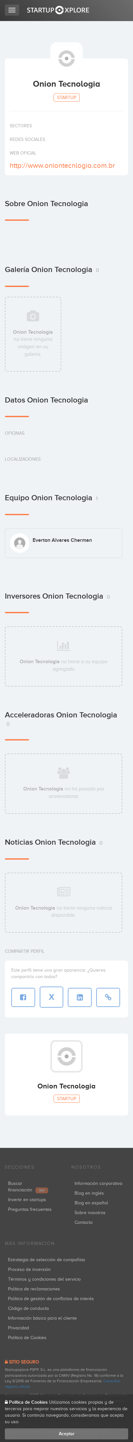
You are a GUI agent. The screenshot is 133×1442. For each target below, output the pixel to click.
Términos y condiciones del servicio (44, 1279)
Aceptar (67, 1433)
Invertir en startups (27, 1199)
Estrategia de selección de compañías (46, 1259)
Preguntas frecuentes (30, 1209)
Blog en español (91, 1202)
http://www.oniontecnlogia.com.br (62, 165)
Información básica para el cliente (42, 1318)
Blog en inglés (89, 1193)
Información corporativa (98, 1183)
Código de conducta (28, 1308)
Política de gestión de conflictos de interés (51, 1298)
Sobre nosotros (90, 1212)
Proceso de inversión (29, 1269)
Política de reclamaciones (34, 1289)
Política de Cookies (27, 1337)
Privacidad (18, 1327)
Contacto (84, 1222)
